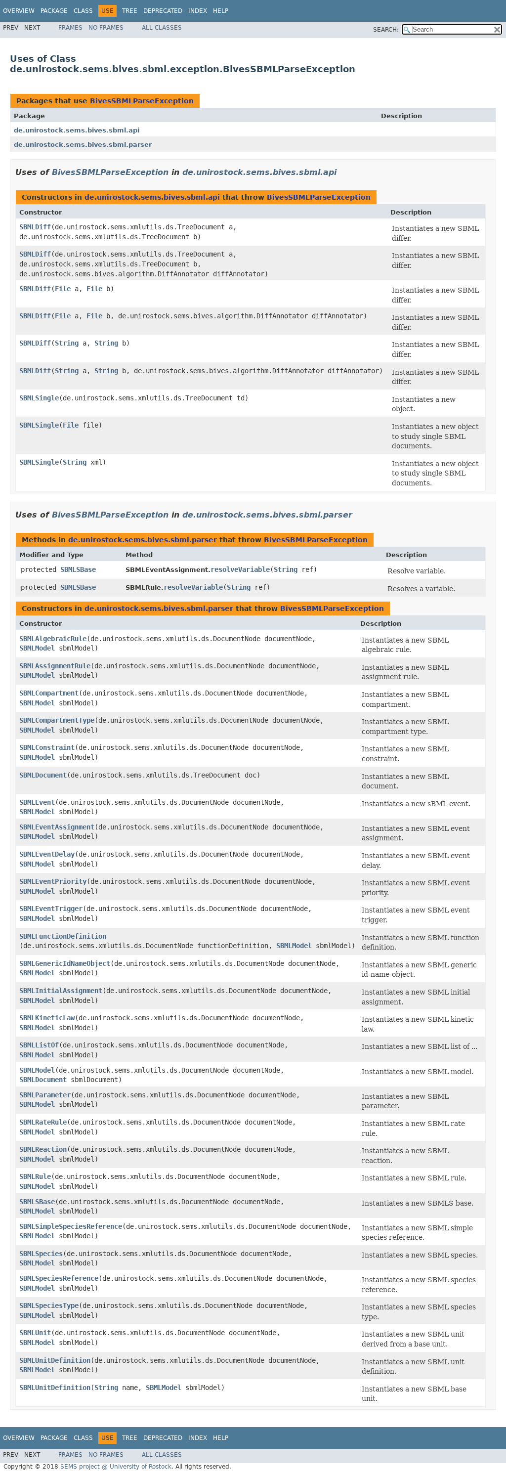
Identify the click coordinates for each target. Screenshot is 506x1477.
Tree (129, 10)
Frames (70, 27)
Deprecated (162, 10)
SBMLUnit (35, 1333)
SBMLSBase (78, 569)
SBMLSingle (39, 398)
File (63, 289)
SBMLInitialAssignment (60, 991)
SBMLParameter (45, 1095)
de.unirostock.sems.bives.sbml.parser (83, 144)
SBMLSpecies (41, 1254)
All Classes (162, 27)
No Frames (106, 27)
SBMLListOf (39, 1045)
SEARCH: (386, 29)
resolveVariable (240, 569)
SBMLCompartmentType (56, 720)
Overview (19, 10)
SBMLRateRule (43, 1122)
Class (83, 10)
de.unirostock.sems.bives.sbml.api (76, 130)
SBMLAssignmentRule (54, 666)
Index (197, 10)
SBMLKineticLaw (47, 1018)
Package (54, 10)
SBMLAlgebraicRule (52, 639)
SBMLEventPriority (52, 881)
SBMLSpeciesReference (58, 1278)
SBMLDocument (43, 775)
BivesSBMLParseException (142, 101)
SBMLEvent (37, 802)
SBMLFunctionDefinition (62, 936)
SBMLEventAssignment (56, 827)
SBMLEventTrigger (51, 908)
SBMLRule (35, 1176)
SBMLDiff (35, 227)
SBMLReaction (43, 1149)
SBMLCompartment (49, 693)
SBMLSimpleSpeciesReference (70, 1226)
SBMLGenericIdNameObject (64, 963)
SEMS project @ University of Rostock (115, 1466)
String (67, 343)
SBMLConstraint (47, 747)
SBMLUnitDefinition (54, 1360)
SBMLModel (37, 648)
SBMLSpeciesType (49, 1305)
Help (220, 10)
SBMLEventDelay (47, 854)
